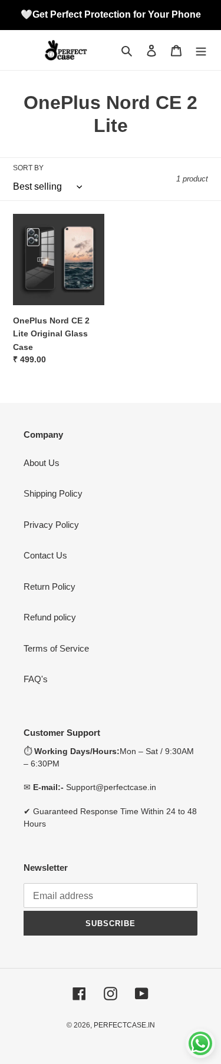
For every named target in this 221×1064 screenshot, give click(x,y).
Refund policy (50, 617)
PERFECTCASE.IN (124, 1025)
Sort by (28, 168)
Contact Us (45, 555)
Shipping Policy (53, 493)
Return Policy (49, 586)
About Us (42, 463)
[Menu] (201, 50)
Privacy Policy (51, 525)
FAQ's (36, 679)
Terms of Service (56, 648)
